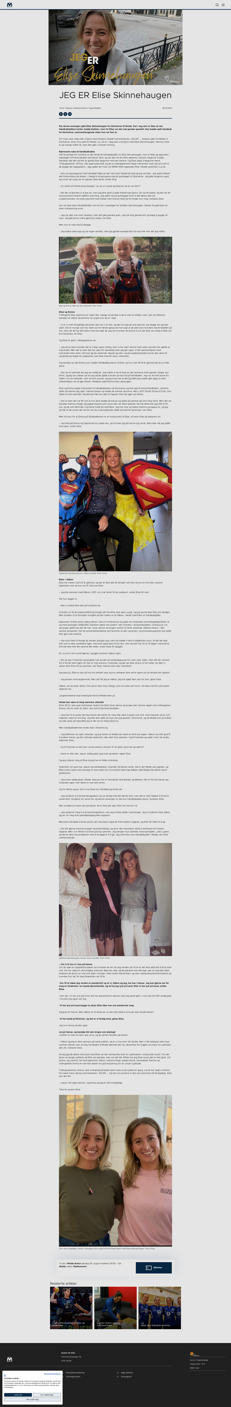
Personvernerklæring (52, 1374)
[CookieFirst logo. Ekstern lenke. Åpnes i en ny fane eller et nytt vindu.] (5, 1376)
